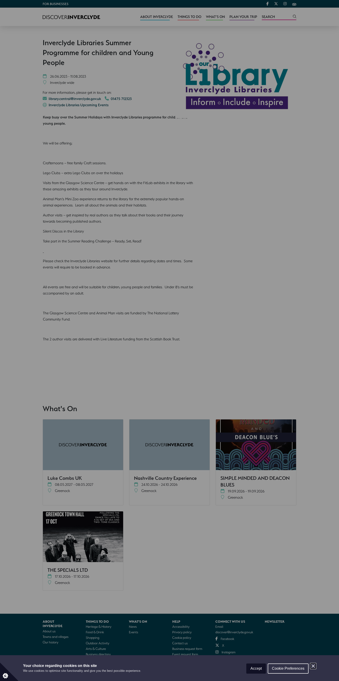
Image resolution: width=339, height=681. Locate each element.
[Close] (313, 666)
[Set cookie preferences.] (9, 672)
